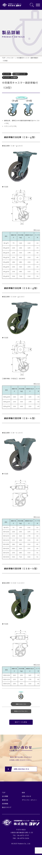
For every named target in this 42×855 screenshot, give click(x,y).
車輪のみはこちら (21, 704)
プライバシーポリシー (29, 800)
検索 (23, 793)
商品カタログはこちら (21, 711)
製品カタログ (6, 807)
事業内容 (5, 800)
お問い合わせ (26, 796)
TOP (3, 793)
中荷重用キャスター (20, 74)
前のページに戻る (21, 722)
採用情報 (5, 804)
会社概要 (5, 796)
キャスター (7, 74)
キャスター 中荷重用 (10, 77)
